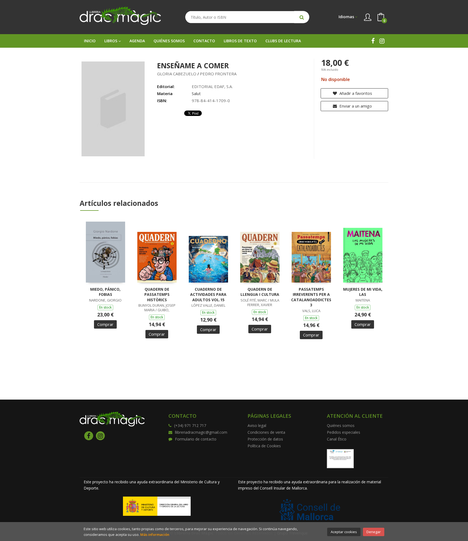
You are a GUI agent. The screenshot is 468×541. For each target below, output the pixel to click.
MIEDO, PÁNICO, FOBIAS (105, 292)
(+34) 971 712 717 (190, 425)
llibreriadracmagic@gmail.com (201, 432)
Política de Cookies (264, 445)
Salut (196, 93)
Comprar (105, 324)
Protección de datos (265, 439)
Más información (154, 534)
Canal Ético (336, 439)
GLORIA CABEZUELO (176, 73)
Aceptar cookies (344, 531)
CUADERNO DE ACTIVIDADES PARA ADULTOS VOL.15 (208, 294)
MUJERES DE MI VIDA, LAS (362, 292)
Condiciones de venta (266, 432)
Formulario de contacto (195, 439)
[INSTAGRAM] (382, 40)
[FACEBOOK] (373, 40)
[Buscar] (301, 17)
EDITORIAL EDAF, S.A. (212, 86)
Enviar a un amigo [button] (355, 106)
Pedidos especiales (343, 432)
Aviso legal (257, 425)
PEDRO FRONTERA (218, 73)
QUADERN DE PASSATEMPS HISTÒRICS (157, 294)
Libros (111, 40)
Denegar (373, 531)
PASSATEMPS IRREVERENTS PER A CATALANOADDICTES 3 (311, 297)
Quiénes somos (341, 425)
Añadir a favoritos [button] (355, 93)
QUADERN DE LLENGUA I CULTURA (259, 292)
